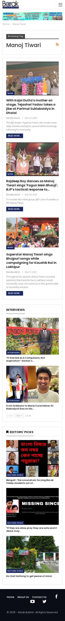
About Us (23, 597)
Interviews (13, 352)
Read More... (14, 135)
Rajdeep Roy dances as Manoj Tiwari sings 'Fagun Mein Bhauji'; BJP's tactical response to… (32, 185)
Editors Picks (15, 475)
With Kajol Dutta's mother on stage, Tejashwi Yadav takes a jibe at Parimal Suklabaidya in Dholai (30, 106)
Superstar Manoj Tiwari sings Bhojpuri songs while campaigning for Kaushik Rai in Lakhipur (31, 260)
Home (10, 597)
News (10, 93)
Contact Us (39, 597)
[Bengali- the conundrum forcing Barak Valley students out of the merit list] (32, 458)
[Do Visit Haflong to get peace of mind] (32, 554)
